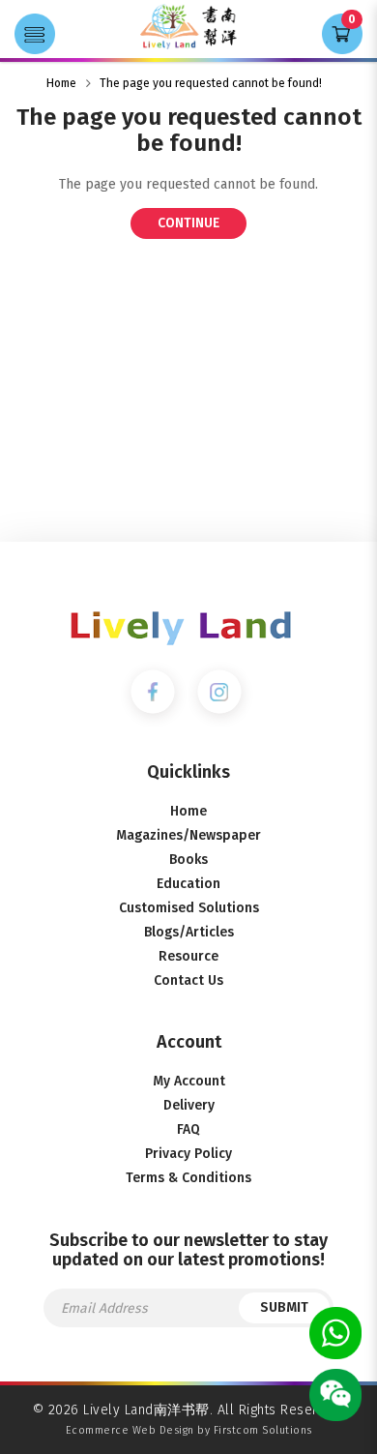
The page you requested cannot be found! (211, 83)
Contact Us (188, 980)
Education (188, 883)
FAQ (188, 1129)
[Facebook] (153, 691)
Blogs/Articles (189, 932)
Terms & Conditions (188, 1178)
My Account (189, 1081)
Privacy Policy (188, 1153)
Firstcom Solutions (263, 1430)
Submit (284, 1307)
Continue (188, 223)
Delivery (189, 1105)
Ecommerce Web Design (130, 1430)
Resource (188, 956)
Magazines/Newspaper (188, 835)
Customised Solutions (189, 908)
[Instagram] (219, 691)
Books (188, 859)
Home (61, 83)
